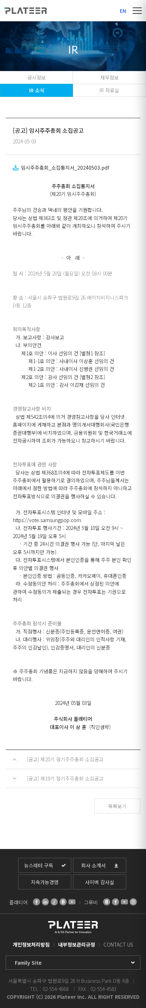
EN (123, 10)
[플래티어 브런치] (54, 901)
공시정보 (36, 77)
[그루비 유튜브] (124, 901)
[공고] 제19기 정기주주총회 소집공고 (65, 778)
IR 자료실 (109, 90)
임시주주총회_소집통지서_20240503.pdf (65, 167)
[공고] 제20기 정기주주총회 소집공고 (65, 759)
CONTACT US (118, 944)
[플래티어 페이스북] (36, 901)
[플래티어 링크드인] (45, 901)
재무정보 (109, 77)
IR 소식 (36, 90)
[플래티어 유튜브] (71, 901)
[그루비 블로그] (106, 901)
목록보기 (117, 806)
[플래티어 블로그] (63, 901)
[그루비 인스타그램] (133, 901)
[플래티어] (25, 10)
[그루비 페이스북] (115, 901)
